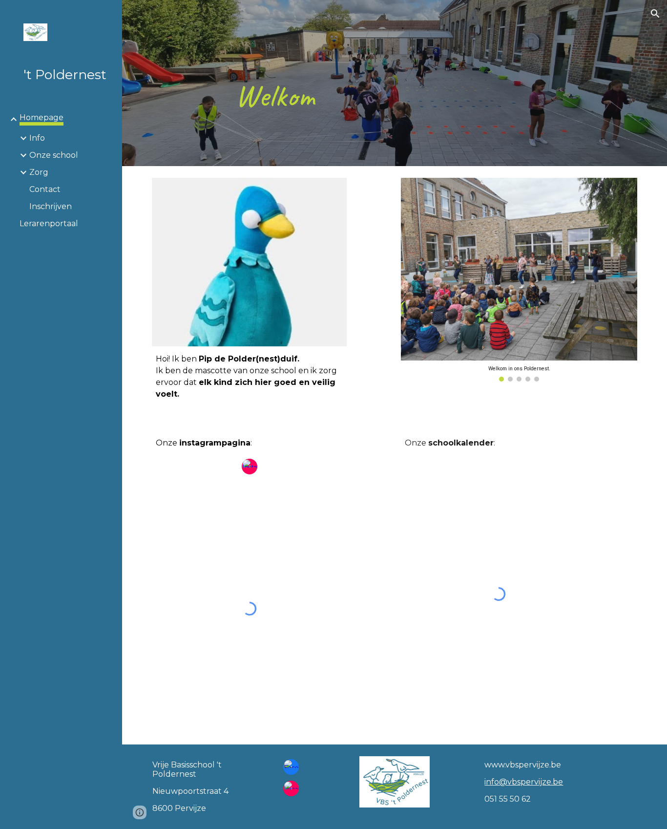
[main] (290, 83)
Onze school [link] (53, 155)
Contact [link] (45, 189)
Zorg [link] (38, 172)
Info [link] (37, 138)
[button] (655, 13)
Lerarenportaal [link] (49, 223)
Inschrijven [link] (50, 206)
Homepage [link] (41, 117)
